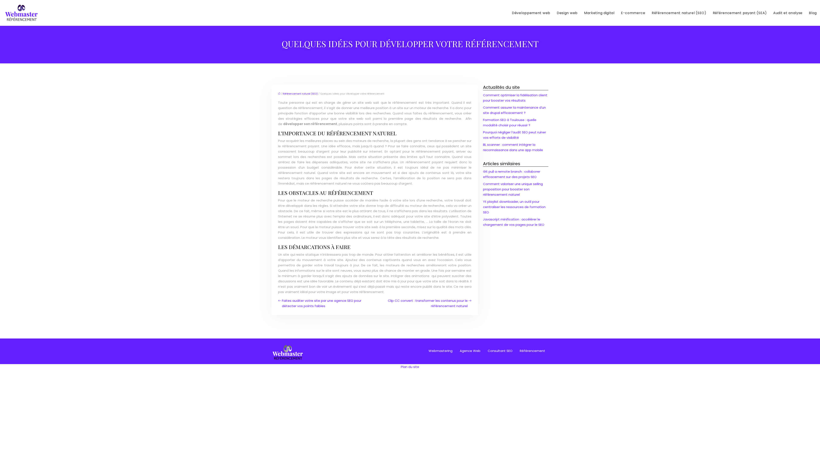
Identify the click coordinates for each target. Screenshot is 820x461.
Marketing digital (599, 12)
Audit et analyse (787, 12)
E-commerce (633, 12)
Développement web (531, 12)
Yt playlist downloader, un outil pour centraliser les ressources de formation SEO (514, 206)
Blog (813, 12)
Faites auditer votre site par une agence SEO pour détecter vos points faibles (321, 303)
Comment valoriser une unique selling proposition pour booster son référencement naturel (513, 189)
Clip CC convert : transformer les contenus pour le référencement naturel (428, 303)
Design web (567, 12)
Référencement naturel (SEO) (679, 12)
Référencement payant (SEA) (740, 12)
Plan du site (410, 367)
